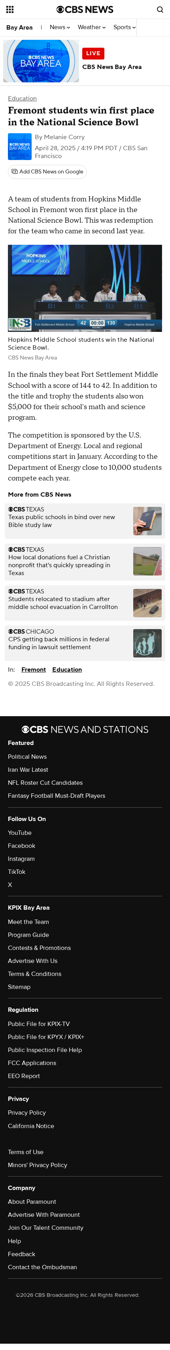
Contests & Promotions (39, 948)
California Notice (31, 1126)
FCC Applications (32, 1063)
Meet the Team (28, 922)
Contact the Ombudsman (42, 1267)
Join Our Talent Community (45, 1228)
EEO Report (24, 1076)
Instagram (21, 859)
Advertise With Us (32, 961)
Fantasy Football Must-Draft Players (56, 796)
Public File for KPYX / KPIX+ (46, 1037)
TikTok (16, 872)
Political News (27, 757)
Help (14, 1241)
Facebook (21, 846)
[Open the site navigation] (31, 9)
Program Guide (28, 935)
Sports (122, 27)
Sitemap (19, 987)
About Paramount (32, 1202)
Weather (90, 27)
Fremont (33, 670)
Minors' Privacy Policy (37, 1165)
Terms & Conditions (34, 974)
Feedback (21, 1254)
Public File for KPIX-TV (39, 1024)
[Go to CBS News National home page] (85, 9)
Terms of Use (25, 1152)
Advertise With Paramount (44, 1215)
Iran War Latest (28, 770)
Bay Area (19, 28)
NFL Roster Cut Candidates (45, 783)
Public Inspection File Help (45, 1050)
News (58, 27)
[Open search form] (160, 9)
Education (22, 98)
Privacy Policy (27, 1113)
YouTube (20, 833)
